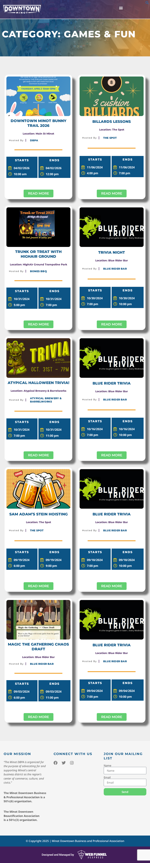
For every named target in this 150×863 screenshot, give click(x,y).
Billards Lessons (111, 121)
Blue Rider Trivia (112, 383)
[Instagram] (72, 763)
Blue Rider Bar (115, 268)
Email (107, 777)
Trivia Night (111, 252)
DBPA (34, 140)
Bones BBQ (38, 271)
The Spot (110, 137)
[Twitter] (64, 763)
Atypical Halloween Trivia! (38, 383)
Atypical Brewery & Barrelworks (46, 400)
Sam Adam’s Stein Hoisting (38, 514)
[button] (147, 3)
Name (107, 765)
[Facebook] (56, 763)
